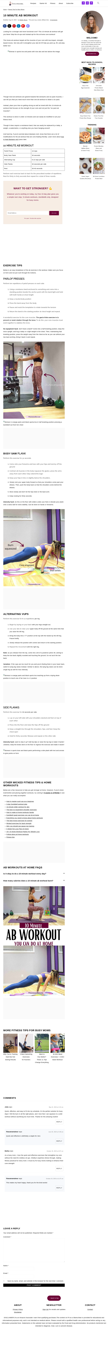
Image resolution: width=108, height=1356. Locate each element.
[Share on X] (9, 26)
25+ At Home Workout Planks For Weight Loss (23, 832)
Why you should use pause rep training (20, 826)
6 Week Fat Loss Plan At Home (17, 829)
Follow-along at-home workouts (17, 834)
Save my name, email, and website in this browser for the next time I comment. (35, 1281)
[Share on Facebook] (5, 26)
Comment (7, 1237)
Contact (90, 1309)
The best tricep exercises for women (19, 821)
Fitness (52, 3)
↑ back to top (54, 1298)
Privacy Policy (18, 1309)
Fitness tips (10, 837)
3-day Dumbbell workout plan (16, 804)
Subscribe (69, 3)
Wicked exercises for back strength (18, 823)
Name (6, 1265)
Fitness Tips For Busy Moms (16, 9)
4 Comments (53, 20)
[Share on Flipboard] (23, 26)
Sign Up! (46, 1309)
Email (5, 1273)
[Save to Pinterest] (14, 26)
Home (5, 9)
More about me (91, 53)
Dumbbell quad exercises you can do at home (22, 815)
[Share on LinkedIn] (19, 26)
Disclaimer (18, 1312)
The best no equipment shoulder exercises (21, 810)
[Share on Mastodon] (28, 26)
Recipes (33, 3)
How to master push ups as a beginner (20, 801)
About (61, 3)
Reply (59, 1122)
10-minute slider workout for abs (17, 807)
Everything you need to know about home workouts (24, 818)
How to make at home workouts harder (20, 812)
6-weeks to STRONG (52, 793)
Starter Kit (43, 3)
